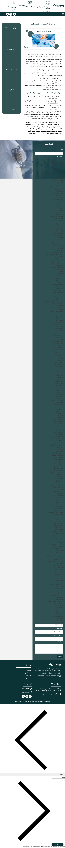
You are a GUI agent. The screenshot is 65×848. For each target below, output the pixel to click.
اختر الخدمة (60, 628)
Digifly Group (27, 701)
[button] (63, 14)
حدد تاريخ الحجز (58, 635)
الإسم (61, 149)
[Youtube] (7, 14)
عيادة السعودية (11, 110)
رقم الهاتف (59, 156)
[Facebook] (14, 14)
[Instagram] (10, 14)
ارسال (60, 656)
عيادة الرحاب (11, 90)
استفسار (60, 642)
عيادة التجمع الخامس (11, 49)
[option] (48, 161)
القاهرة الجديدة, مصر (14, 11)
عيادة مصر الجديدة (11, 69)
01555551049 (22, 5)
